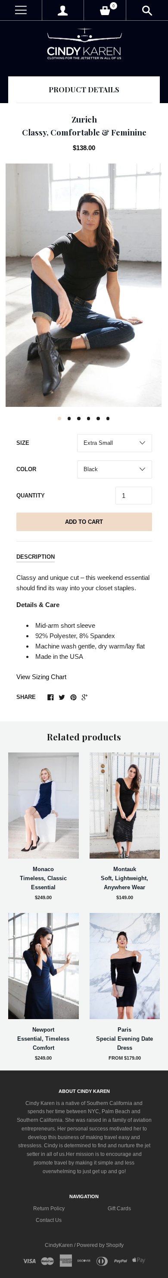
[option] (84, 285)
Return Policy (49, 1209)
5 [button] (98, 418)
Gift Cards (119, 1209)
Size (22, 443)
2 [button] (69, 418)
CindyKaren (59, 1245)
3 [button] (79, 418)
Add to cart (84, 522)
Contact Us (49, 1220)
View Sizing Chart (41, 676)
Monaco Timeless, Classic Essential (43, 878)
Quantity (30, 495)
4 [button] (88, 418)
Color (26, 469)
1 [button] (59, 418)
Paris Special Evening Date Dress (124, 1038)
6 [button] (108, 418)
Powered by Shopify (100, 1245)
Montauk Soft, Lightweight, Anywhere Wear (124, 878)
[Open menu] (21, 10)
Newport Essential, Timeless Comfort (43, 1038)
